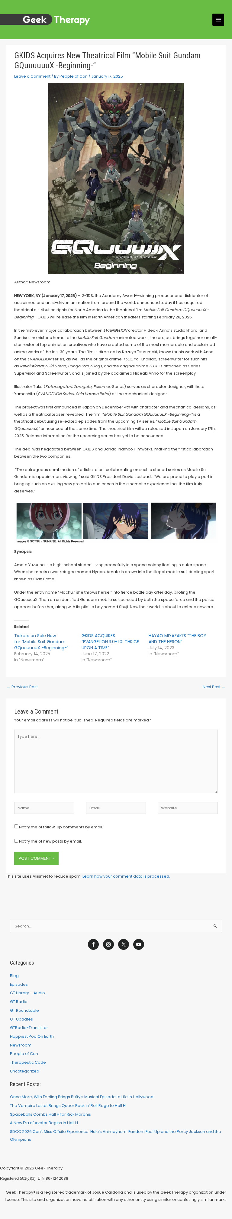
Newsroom (20, 1045)
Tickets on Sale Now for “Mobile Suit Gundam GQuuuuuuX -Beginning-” (41, 642)
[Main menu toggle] (218, 19)
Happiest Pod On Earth (32, 1036)
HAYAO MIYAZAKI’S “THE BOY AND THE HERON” (177, 639)
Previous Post (22, 686)
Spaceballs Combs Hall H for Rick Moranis (50, 1114)
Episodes (19, 984)
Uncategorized (24, 1071)
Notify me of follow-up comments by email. (61, 827)
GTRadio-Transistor (29, 1027)
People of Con (24, 1053)
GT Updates (21, 1019)
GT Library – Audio (27, 992)
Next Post (214, 686)
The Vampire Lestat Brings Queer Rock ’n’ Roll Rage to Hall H (68, 1105)
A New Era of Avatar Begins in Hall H (44, 1122)
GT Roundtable (24, 1010)
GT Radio (18, 1001)
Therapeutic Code (28, 1062)
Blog (14, 975)
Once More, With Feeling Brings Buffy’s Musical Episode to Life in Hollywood (81, 1096)
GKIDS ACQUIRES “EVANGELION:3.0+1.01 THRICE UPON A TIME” (110, 642)
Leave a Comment (32, 76)
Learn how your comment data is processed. (126, 876)
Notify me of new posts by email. (50, 841)
